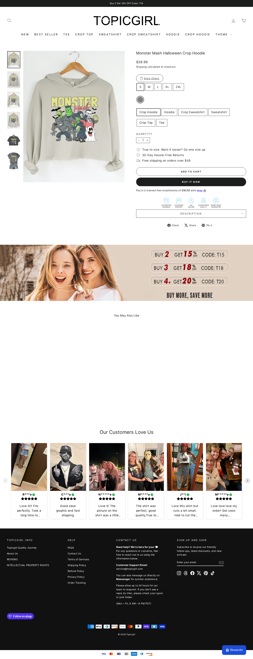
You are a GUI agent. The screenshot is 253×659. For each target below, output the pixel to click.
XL (167, 87)
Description (191, 213)
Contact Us (74, 553)
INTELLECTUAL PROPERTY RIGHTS (28, 565)
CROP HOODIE (197, 34)
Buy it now (191, 182)
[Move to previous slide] (5, 481)
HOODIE (173, 34)
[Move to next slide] (247, 481)
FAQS (71, 547)
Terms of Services (78, 559)
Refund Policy (76, 571)
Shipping (141, 66)
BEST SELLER (46, 34)
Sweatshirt (219, 112)
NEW (25, 34)
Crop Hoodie (148, 112)
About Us (12, 553)
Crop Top (145, 122)
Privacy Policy (76, 576)
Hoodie (169, 112)
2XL (178, 87)
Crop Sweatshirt (192, 112)
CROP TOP (84, 34)
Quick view (35, 396)
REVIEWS (12, 559)
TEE (66, 34)
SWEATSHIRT (110, 34)
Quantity (144, 133)
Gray (140, 99)
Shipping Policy (77, 565)
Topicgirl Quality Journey (22, 547)
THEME (222, 34)
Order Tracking (77, 582)
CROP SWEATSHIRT (144, 34)
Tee (161, 122)
